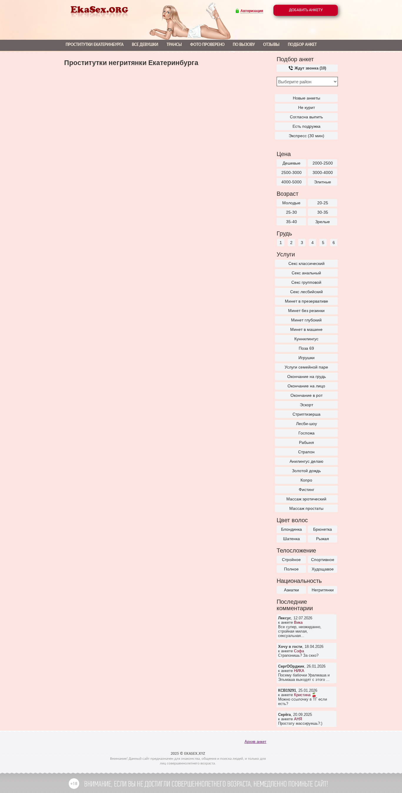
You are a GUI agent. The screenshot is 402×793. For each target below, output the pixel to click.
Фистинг (306, 489)
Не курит (306, 107)
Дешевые (291, 163)
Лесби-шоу (306, 423)
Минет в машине (306, 329)
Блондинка (291, 529)
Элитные (322, 182)
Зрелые (322, 221)
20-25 (322, 202)
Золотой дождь (306, 470)
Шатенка (291, 538)
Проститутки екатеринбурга (95, 45)
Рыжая (322, 538)
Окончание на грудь (306, 376)
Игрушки (306, 357)
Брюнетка (322, 529)
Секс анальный (306, 273)
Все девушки (145, 45)
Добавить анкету (306, 10)
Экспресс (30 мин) (306, 135)
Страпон (306, 451)
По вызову (244, 45)
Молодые (291, 202)
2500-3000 (291, 172)
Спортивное (322, 559)
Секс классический (306, 263)
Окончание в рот (306, 395)
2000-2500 (323, 163)
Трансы (174, 45)
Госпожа (306, 433)
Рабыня (306, 442)
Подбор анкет (302, 45)
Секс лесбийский (306, 291)
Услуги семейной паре (306, 367)
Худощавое (323, 569)
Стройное (291, 559)
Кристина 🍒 (305, 695)
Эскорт (306, 404)
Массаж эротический (306, 499)
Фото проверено (207, 45)
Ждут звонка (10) (309, 68)
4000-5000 (291, 182)
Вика (298, 622)
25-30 (291, 212)
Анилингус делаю (306, 461)
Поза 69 (306, 348)
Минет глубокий (306, 320)
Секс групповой (306, 282)
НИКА (299, 670)
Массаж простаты (306, 508)
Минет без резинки (306, 310)
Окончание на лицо (306, 386)
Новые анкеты (306, 98)
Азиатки (291, 590)
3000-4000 (323, 172)
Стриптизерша (306, 414)
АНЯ (298, 719)
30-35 (322, 212)
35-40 (291, 221)
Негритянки (323, 590)
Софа (299, 651)
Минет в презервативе (306, 301)
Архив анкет (255, 741)
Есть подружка (306, 126)
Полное (291, 569)
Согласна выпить (306, 117)
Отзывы (271, 45)
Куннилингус (306, 338)
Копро (306, 480)
